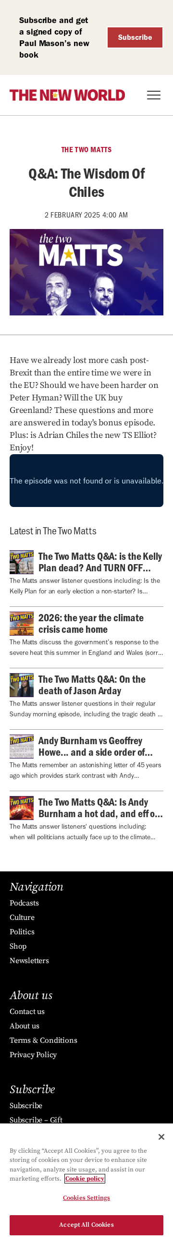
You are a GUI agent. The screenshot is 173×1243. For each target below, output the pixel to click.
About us (24, 1026)
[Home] (67, 95)
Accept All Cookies (86, 1225)
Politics (22, 932)
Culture (22, 917)
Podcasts (24, 903)
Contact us (27, 1011)
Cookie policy (84, 1179)
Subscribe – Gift (36, 1120)
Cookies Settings (86, 1198)
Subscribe (135, 37)
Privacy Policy (33, 1055)
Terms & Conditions (43, 1040)
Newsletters (29, 960)
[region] (86, 1183)
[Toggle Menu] (153, 95)
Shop (18, 946)
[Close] (161, 1136)
